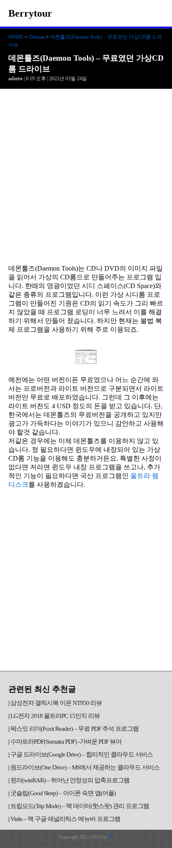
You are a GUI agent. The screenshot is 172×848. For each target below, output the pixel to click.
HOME (15, 37)
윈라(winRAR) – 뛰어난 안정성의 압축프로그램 (69, 780)
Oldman (37, 37)
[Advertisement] (86, 178)
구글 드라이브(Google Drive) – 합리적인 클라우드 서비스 (81, 754)
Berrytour (30, 13)
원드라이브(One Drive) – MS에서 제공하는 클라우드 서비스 (84, 767)
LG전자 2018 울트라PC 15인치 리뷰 (55, 715)
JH (111, 836)
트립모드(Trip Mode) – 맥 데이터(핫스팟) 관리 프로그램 (79, 806)
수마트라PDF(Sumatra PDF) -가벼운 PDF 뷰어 (65, 741)
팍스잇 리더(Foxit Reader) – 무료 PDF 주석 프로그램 (74, 728)
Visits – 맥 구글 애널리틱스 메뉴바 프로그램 (65, 819)
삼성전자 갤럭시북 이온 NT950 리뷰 (56, 703)
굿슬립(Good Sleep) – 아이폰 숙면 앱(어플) (63, 793)
